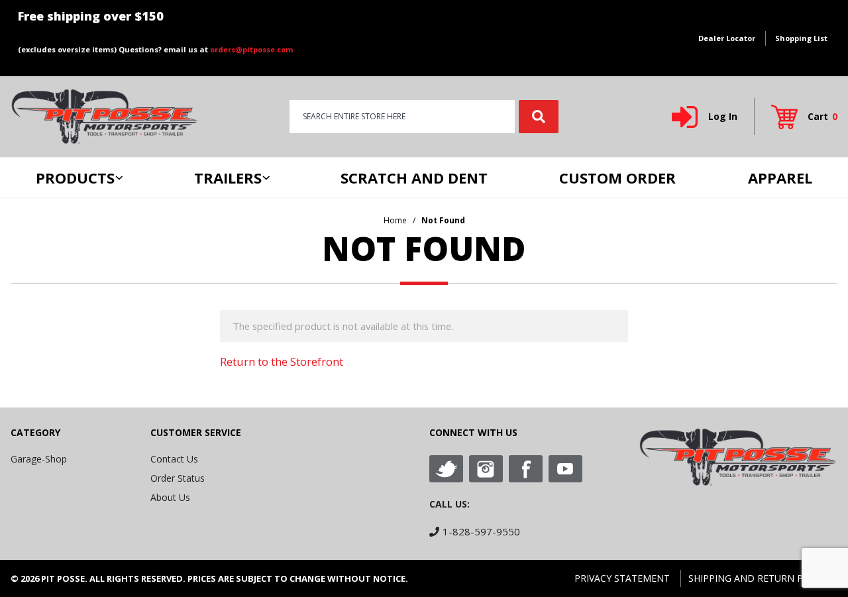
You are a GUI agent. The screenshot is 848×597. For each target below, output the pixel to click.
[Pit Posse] (105, 115)
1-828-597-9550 (481, 531)
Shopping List (801, 38)
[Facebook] (526, 468)
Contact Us (174, 459)
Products (75, 178)
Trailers (228, 178)
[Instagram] (486, 468)
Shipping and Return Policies (762, 578)
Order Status (177, 478)
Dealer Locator (726, 38)
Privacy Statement (622, 578)
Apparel (780, 178)
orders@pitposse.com (251, 49)
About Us (170, 497)
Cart (822, 116)
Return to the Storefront (281, 361)
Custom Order (617, 178)
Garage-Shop (39, 459)
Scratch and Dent (414, 178)
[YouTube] (565, 468)
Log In (722, 116)
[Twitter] (446, 468)
